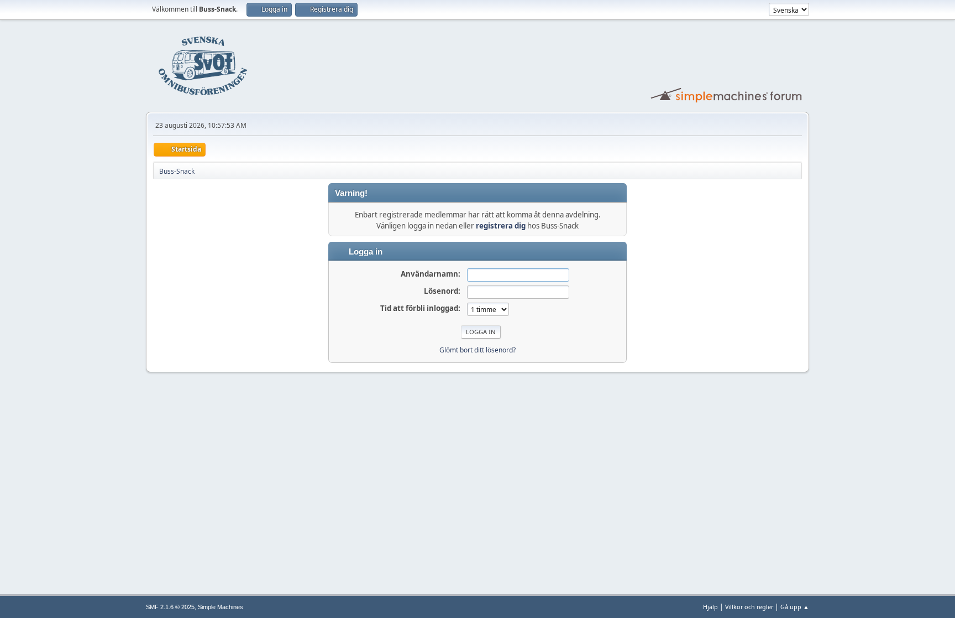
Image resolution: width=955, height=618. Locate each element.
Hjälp (710, 607)
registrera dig (501, 226)
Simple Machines (220, 607)
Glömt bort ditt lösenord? (477, 350)
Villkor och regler (749, 607)
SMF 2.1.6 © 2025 (170, 607)
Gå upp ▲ (794, 607)
